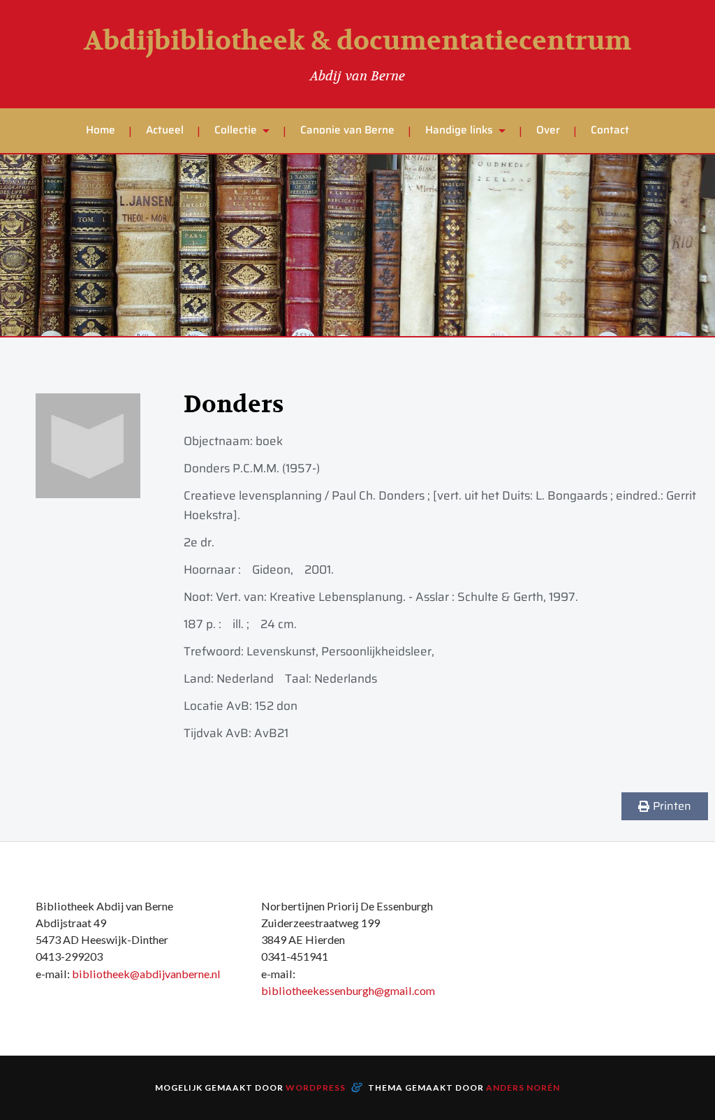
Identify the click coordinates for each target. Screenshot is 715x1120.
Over (548, 130)
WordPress (316, 1087)
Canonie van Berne (347, 130)
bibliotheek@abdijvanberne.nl (146, 973)
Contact (610, 130)
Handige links (459, 130)
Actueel (165, 130)
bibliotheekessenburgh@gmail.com (348, 990)
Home (100, 130)
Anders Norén (523, 1087)
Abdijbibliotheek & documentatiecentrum (357, 41)
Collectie (235, 130)
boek (269, 441)
